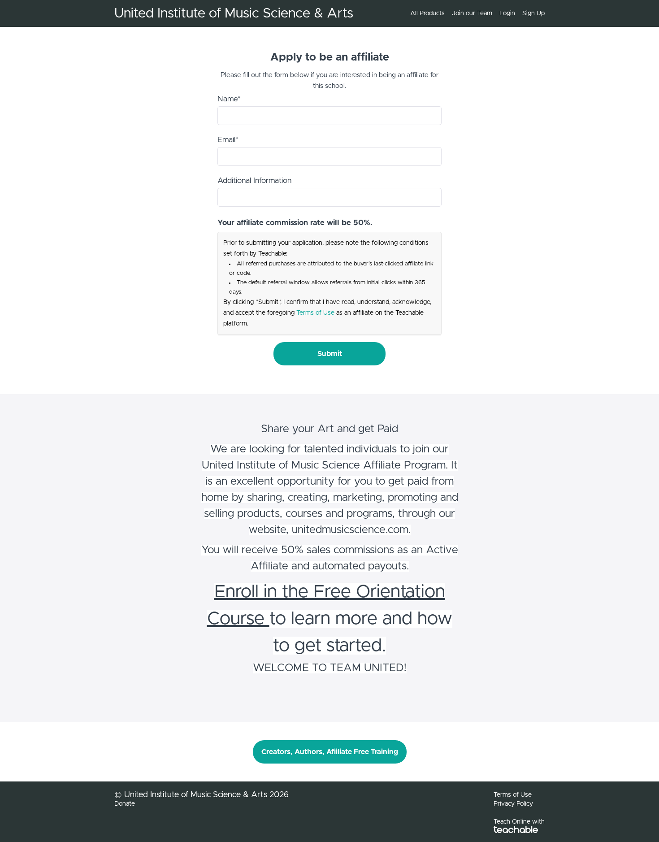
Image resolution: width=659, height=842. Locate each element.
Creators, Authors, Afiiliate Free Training (329, 751)
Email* (227, 139)
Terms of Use (315, 313)
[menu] (474, 13)
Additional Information (254, 180)
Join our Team (472, 13)
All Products (427, 13)
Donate (124, 804)
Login (507, 13)
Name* (229, 99)
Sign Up (533, 13)
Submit (329, 353)
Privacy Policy (513, 804)
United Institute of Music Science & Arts (233, 13)
